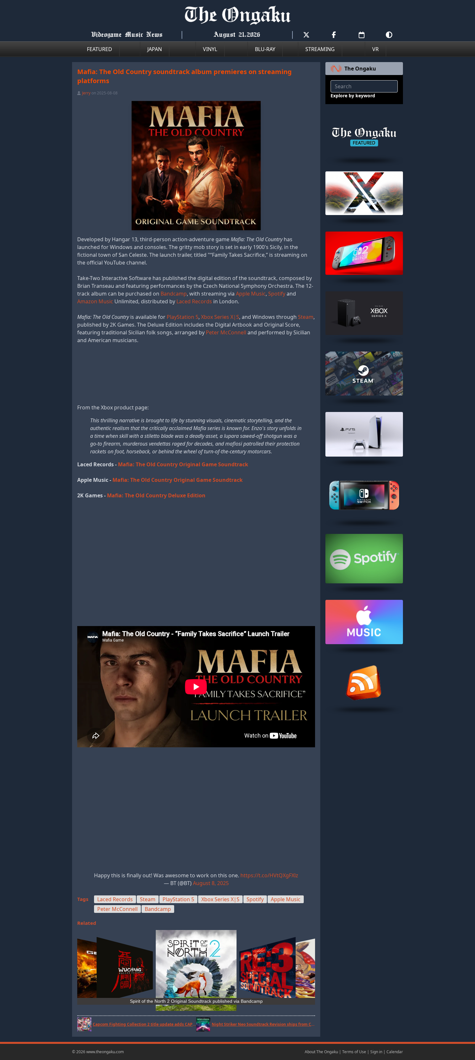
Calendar (394, 1052)
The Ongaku (360, 68)
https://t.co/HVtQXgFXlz (269, 875)
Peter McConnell (226, 332)
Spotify (276, 293)
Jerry (86, 93)
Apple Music (251, 293)
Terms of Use (354, 1052)
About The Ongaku (321, 1052)
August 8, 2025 (211, 883)
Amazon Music (95, 301)
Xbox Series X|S (220, 316)
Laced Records (194, 301)
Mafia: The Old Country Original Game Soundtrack (183, 464)
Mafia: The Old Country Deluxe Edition (156, 495)
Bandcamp (174, 293)
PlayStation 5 (182, 316)
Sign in (376, 1052)
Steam (305, 316)
